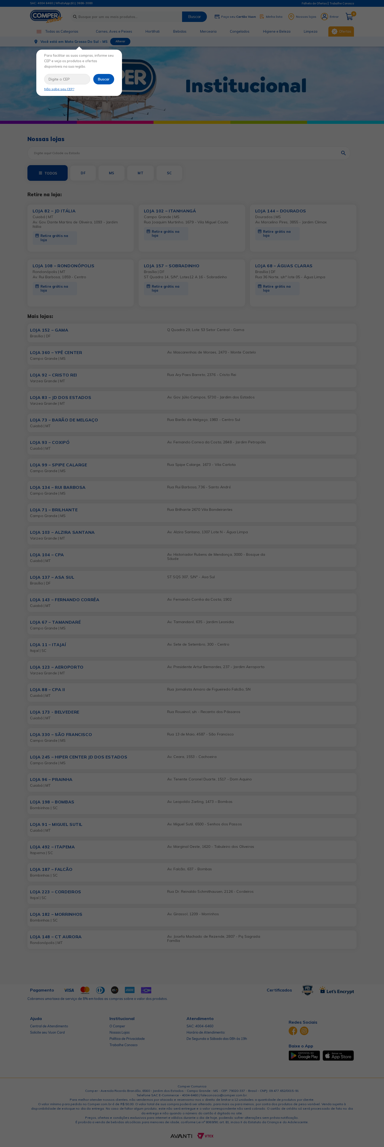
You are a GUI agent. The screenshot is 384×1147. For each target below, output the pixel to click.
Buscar (103, 79)
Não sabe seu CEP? (59, 89)
